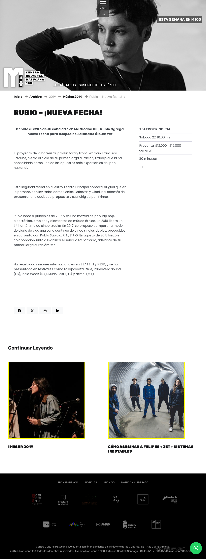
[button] (196, 548)
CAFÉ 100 (108, 85)
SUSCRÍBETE (88, 85)
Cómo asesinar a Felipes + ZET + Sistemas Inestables (151, 449)
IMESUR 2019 (20, 447)
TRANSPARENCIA (68, 482)
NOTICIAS (91, 482)
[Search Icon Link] (103, 15)
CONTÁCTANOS (64, 85)
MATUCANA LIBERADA (134, 482)
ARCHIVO (109, 482)
